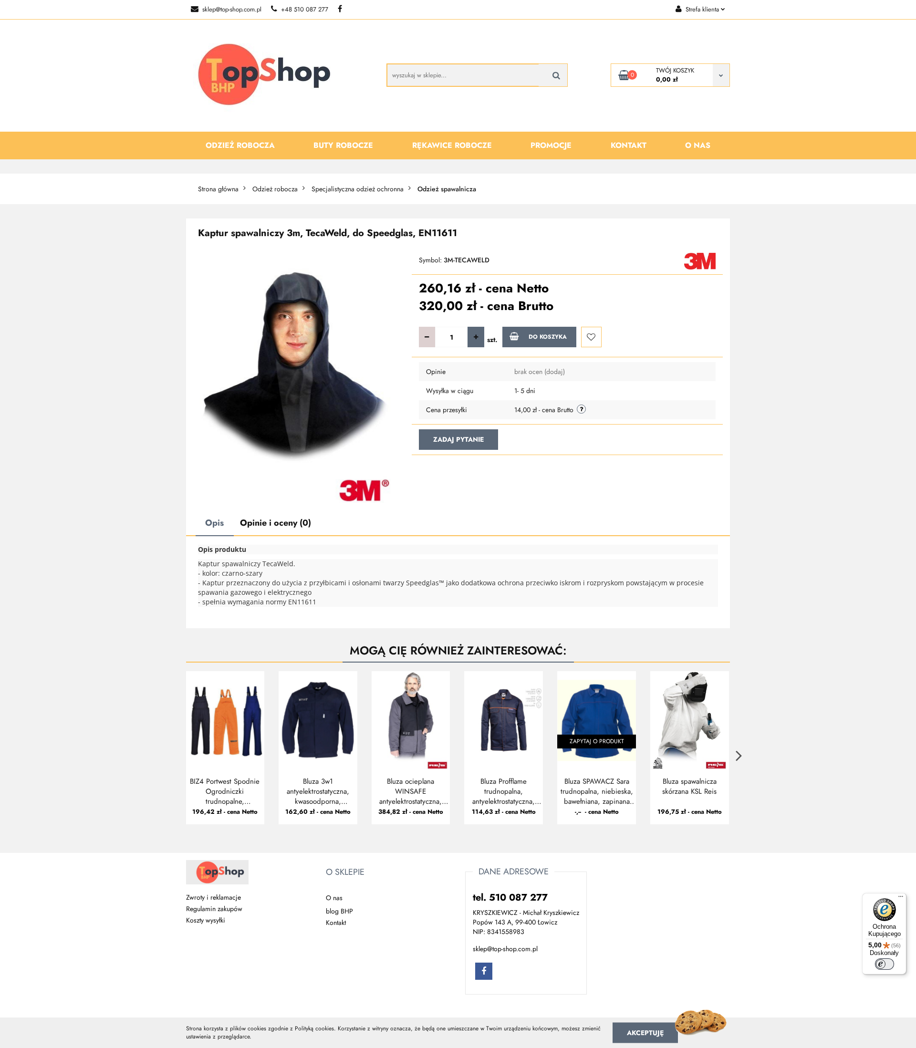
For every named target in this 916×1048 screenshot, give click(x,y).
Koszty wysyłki (205, 920)
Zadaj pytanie (458, 439)
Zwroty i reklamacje (213, 897)
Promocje (551, 145)
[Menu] (900, 898)
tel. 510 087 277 (510, 897)
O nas (697, 145)
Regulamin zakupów (214, 908)
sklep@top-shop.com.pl (231, 9)
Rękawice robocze (452, 145)
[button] (345, 872)
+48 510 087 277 (304, 9)
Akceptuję (645, 1032)
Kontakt (628, 145)
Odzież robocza (240, 145)
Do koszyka (548, 336)
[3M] (700, 260)
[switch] (884, 964)
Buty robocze (343, 145)
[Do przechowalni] (591, 337)
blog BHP (339, 911)
